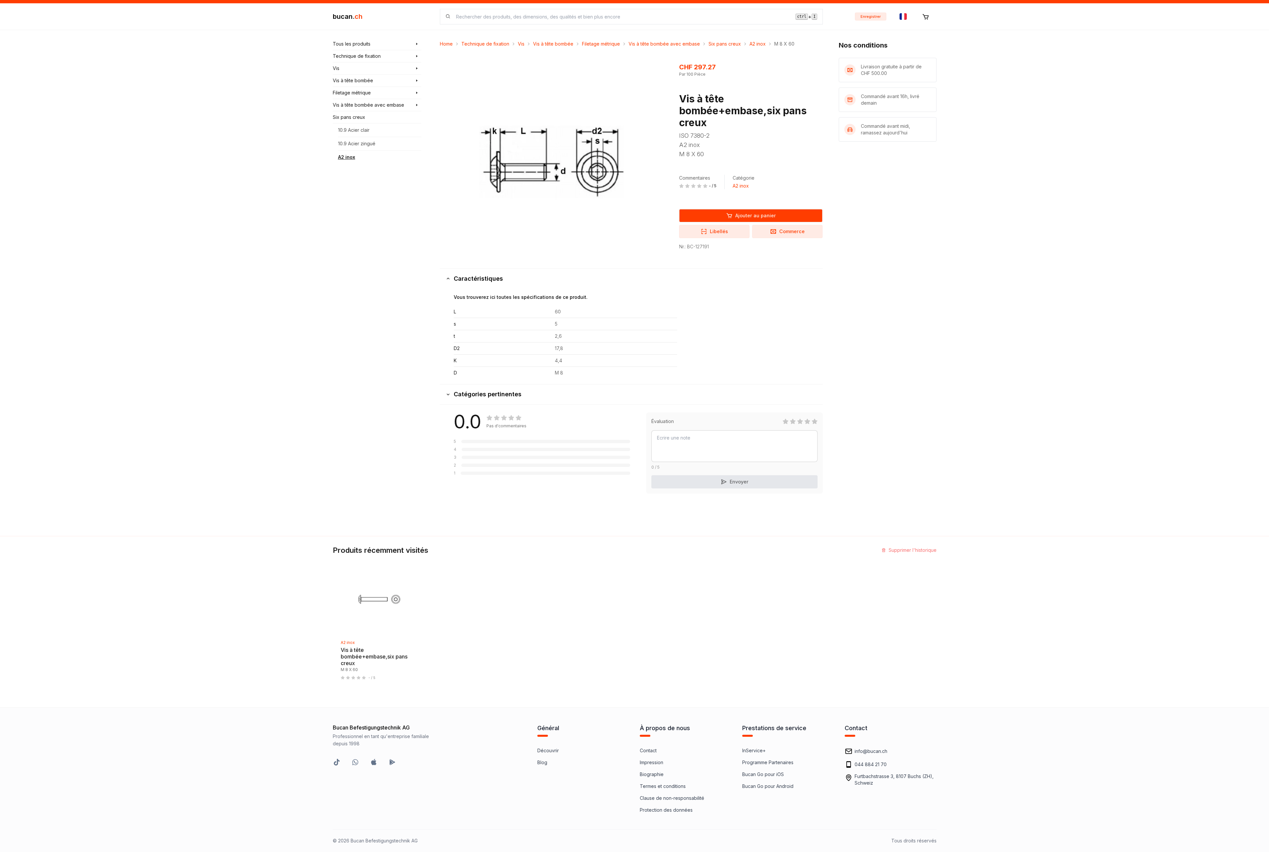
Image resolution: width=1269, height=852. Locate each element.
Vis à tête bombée (553, 44)
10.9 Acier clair (353, 130)
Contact (648, 750)
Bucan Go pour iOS (763, 774)
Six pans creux (725, 44)
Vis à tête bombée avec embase (664, 44)
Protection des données (666, 810)
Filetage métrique (601, 44)
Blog (542, 762)
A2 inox (346, 157)
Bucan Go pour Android (767, 786)
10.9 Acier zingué (356, 143)
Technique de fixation (485, 44)
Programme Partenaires (767, 762)
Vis (521, 44)
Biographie (652, 774)
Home (446, 44)
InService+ (754, 750)
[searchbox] (621, 16)
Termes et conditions (663, 786)
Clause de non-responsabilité (672, 798)
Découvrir (548, 750)
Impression (651, 762)
